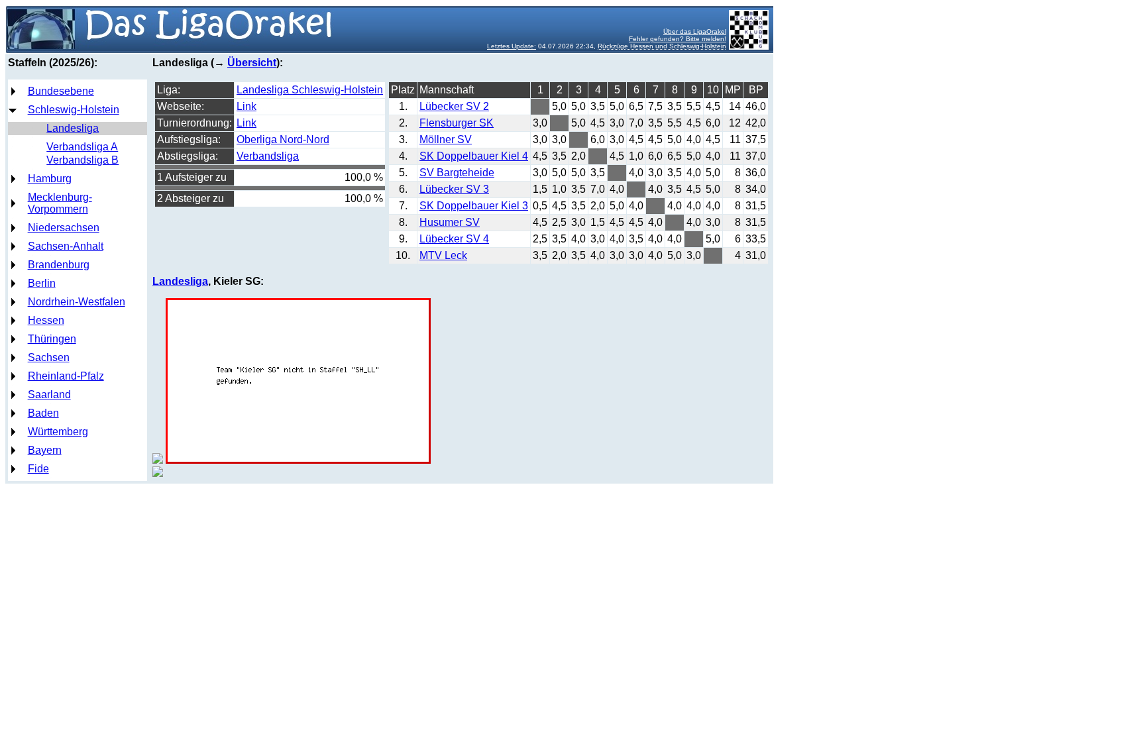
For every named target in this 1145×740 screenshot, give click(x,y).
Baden (43, 413)
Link (246, 106)
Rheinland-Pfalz (66, 376)
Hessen (46, 320)
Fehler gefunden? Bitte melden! (677, 38)
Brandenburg (58, 264)
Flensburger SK (456, 123)
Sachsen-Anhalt (65, 246)
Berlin (42, 283)
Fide (38, 468)
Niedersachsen (63, 227)
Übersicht (251, 62)
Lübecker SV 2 (454, 106)
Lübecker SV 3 (454, 189)
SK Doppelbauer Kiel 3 (473, 205)
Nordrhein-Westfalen (76, 301)
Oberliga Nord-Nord (283, 139)
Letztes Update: (511, 46)
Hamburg (50, 178)
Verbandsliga (268, 156)
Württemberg (58, 431)
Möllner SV (445, 139)
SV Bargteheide (456, 172)
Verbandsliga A (82, 146)
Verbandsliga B (82, 160)
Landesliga (72, 128)
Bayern (45, 450)
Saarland (49, 394)
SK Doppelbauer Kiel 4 (473, 156)
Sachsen (49, 357)
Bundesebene (61, 91)
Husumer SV (449, 222)
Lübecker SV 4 (454, 238)
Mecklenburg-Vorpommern (60, 203)
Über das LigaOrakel (694, 31)
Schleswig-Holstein (73, 109)
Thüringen (52, 338)
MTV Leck (443, 255)
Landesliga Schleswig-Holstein (310, 89)
